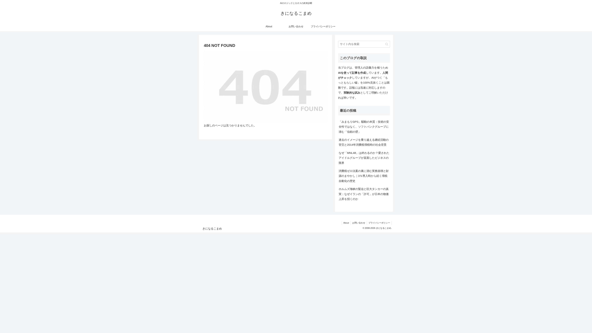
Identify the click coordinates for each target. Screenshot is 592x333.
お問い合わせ (358, 223)
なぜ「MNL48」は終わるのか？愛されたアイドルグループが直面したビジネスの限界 (364, 157)
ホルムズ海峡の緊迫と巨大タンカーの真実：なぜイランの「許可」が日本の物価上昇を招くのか (364, 194)
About (346, 223)
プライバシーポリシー (379, 223)
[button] (386, 44)
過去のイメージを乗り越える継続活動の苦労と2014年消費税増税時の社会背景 (364, 142)
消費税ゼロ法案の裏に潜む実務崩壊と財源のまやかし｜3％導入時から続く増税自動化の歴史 (364, 176)
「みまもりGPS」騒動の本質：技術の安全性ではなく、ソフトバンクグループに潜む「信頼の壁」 (364, 126)
